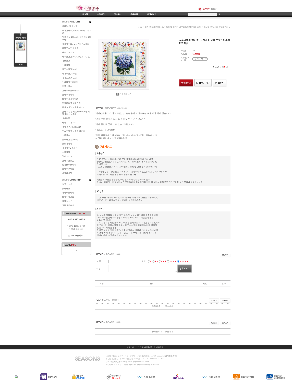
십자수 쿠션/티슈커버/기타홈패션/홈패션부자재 (76, 112)
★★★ (163, 261)
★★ (156, 261)
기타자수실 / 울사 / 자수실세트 (75, 44)
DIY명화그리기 (68, 156)
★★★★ (173, 261)
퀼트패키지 (67, 143)
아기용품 (66, 118)
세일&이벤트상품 (69, 26)
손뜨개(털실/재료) (70, 139)
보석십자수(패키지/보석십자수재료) (76, 31)
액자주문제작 (68, 169)
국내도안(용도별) (69, 78)
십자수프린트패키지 (71, 90)
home (139, 27)
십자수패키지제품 (70, 99)
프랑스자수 (67, 86)
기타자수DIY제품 (69, 148)
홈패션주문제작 (69, 165)
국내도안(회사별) (69, 73)
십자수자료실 (68, 197)
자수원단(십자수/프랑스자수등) (76, 56)
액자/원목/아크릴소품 (71, 127)
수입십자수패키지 (70, 82)
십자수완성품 (68, 160)
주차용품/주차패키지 (71, 103)
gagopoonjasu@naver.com (148, 364)
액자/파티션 (171, 27)
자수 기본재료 (68, 52)
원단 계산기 (67, 201)
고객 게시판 (67, 184)
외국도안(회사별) (69, 69)
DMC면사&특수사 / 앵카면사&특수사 (76, 38)
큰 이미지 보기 (125, 94)
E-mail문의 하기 (77, 235)
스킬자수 (66, 135)
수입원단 (66, 65)
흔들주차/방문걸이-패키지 (73, 131)
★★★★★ (184, 261)
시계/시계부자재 (69, 122)
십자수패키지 (68, 94)
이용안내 (130, 347)
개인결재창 (67, 173)
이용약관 (160, 347)
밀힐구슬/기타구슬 (70, 48)
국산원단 (66, 61)
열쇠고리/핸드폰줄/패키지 (73, 107)
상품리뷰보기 (68, 205)
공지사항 (66, 188)
